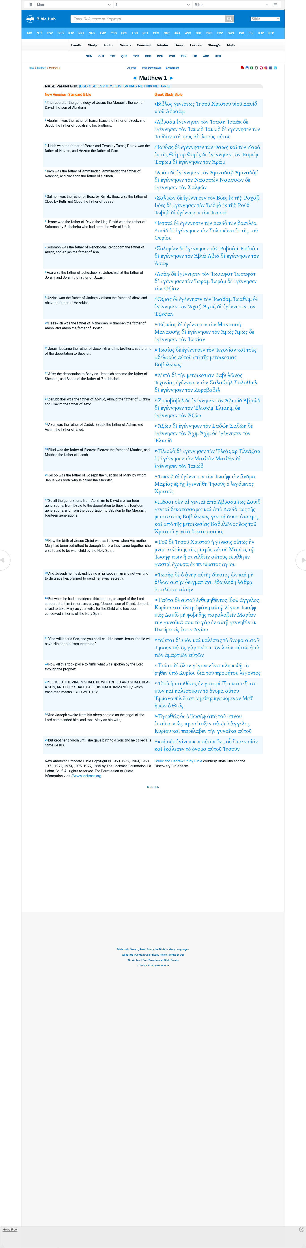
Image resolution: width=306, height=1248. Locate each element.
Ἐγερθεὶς (168, 716)
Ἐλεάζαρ (226, 451)
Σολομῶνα (221, 230)
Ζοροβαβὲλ (171, 400)
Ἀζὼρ (164, 425)
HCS (110, 86)
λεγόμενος (242, 484)
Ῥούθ (243, 205)
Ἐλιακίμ (203, 407)
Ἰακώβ (195, 129)
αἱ (186, 501)
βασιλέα (247, 223)
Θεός (177, 705)
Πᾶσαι (165, 501)
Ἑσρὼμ (163, 162)
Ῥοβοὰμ (248, 248)
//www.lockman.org (86, 776)
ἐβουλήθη (225, 582)
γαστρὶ (163, 564)
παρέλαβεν (194, 731)
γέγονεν (201, 665)
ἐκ (157, 154)
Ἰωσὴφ (222, 476)
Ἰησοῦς (217, 484)
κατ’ (177, 607)
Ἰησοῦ (203, 103)
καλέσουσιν (188, 690)
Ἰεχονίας (165, 382)
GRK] (165, 86)
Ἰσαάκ (217, 121)
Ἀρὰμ (163, 172)
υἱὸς (159, 614)
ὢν (234, 574)
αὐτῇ (222, 622)
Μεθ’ (247, 698)
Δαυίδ (172, 614)
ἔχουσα (180, 564)
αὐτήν (186, 589)
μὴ (250, 574)
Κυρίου (163, 607)
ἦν (251, 542)
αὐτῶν (196, 655)
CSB (93, 86)
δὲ (245, 121)
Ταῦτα (165, 600)
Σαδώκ (220, 425)
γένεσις (223, 542)
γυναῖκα (226, 731)
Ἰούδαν (163, 136)
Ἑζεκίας (167, 324)
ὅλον (185, 665)
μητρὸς (204, 549)
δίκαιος (221, 574)
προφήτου (226, 673)
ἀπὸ (211, 501)
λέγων (232, 607)
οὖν (179, 501)
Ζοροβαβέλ (207, 390)
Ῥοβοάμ (228, 248)
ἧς (182, 484)
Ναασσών (206, 179)
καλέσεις (212, 640)
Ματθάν (204, 458)
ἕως (241, 501)
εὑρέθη (236, 556)
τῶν (159, 655)
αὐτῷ (217, 607)
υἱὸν (187, 640)
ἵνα (216, 665)
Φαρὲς (221, 147)
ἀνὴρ (190, 574)
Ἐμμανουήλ (168, 698)
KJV (118, 86)
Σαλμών (197, 187)
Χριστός (164, 491)
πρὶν (177, 556)
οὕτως (241, 542)
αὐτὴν (177, 582)
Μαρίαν (246, 614)
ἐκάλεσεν (174, 749)
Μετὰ (164, 375)
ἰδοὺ (233, 600)
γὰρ (205, 622)
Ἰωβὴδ (213, 205)
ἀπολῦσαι (166, 589)
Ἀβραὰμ (166, 121)
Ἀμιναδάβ (222, 172)
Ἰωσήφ (162, 556)
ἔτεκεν (240, 741)
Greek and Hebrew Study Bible (178, 761)
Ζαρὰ (254, 147)
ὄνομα (236, 640)
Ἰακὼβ (212, 129)
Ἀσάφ (161, 263)
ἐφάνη (203, 607)
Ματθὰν (225, 458)
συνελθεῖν (198, 556)
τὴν (181, 375)
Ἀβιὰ (213, 255)
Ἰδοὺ (163, 683)
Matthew (41, 68)
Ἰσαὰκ (234, 121)
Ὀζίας (164, 299)
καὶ (177, 136)
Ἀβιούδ (233, 400)
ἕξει (226, 683)
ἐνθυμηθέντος (211, 600)
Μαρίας (164, 484)
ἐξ (176, 484)
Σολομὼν (167, 248)
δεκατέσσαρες (187, 509)
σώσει (204, 647)
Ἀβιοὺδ (251, 400)
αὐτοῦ (224, 136)
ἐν (247, 556)
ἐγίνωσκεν (188, 741)
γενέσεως (184, 103)
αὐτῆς (204, 574)
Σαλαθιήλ (221, 382)
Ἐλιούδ (163, 440)
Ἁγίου (201, 629)
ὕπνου (234, 716)
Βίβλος (164, 103)
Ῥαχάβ (251, 197)
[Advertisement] (153, 878)
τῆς (164, 154)
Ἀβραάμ (175, 111)
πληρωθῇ (231, 665)
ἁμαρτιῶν (176, 655)
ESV (101, 86)
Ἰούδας (165, 147)
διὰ (201, 673)
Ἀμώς (227, 331)
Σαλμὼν (166, 197)
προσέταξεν (197, 723)
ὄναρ (188, 607)
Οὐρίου (163, 238)
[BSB (83, 86)
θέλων (162, 582)
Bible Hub (153, 787)
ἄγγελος (249, 600)
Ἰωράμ (202, 281)
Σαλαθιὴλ (245, 382)
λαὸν (227, 647)
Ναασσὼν (232, 179)
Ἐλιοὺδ (166, 451)
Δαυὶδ (250, 103)
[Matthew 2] (300, 570)
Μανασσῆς (167, 331)
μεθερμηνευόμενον (220, 698)
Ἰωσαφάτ (222, 273)
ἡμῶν (161, 705)
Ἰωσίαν (196, 339)
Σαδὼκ (238, 425)
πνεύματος (208, 564)
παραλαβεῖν (222, 614)
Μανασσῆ (229, 324)
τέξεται (166, 640)
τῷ (251, 549)
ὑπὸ (173, 673)
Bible (31, 68)
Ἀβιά (200, 255)
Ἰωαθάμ (222, 299)
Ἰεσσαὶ (164, 223)
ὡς (180, 723)
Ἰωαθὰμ (242, 299)
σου (189, 622)
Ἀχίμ (193, 433)
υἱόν (159, 690)
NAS (133, 86)
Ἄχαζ (194, 306)
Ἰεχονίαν (225, 349)
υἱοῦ (237, 103)
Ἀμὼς (241, 331)
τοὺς (187, 136)
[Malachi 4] (5, 570)
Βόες (222, 197)
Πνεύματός (167, 629)
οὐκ (171, 741)
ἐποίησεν (165, 723)
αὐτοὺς (219, 556)
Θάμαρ (177, 154)
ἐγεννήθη (196, 484)
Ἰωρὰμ (218, 281)
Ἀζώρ (194, 415)
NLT (156, 86)
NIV (149, 86)
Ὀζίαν (171, 288)
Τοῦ (162, 542)
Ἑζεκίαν (164, 314)
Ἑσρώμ (250, 154)
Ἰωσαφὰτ (245, 273)
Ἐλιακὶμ (224, 407)
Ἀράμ (218, 162)
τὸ (197, 622)
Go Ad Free (10, 1229)
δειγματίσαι (199, 582)
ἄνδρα (247, 476)
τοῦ (254, 230)
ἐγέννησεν (188, 121)
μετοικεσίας (223, 357)
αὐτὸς (179, 647)
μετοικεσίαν (200, 375)
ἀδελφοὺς (204, 136)
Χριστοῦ (221, 103)
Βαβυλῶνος (168, 364)
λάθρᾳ (244, 582)
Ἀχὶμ (205, 433)
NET (141, 86)
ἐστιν (187, 629)
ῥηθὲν (161, 673)
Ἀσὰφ (163, 273)
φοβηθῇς (196, 614)
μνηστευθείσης (171, 549)
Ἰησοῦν (163, 647)
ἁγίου (228, 564)
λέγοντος (250, 673)
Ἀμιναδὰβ (246, 172)
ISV (125, 86)
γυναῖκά (173, 622)
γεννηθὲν (240, 622)
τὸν (205, 121)
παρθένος (186, 683)
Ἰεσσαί (218, 212)
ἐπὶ (196, 357)
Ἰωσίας (166, 349)
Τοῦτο (165, 665)
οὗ (229, 741)
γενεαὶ (198, 501)
